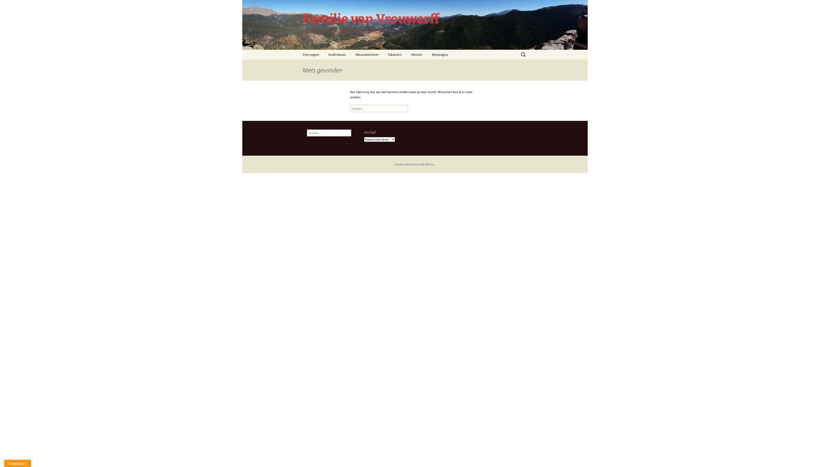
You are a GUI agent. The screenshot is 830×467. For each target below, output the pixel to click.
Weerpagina (440, 55)
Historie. (417, 55)
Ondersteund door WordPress (415, 164)
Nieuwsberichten (367, 55)
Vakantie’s (395, 55)
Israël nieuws (337, 55)
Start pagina (311, 55)
